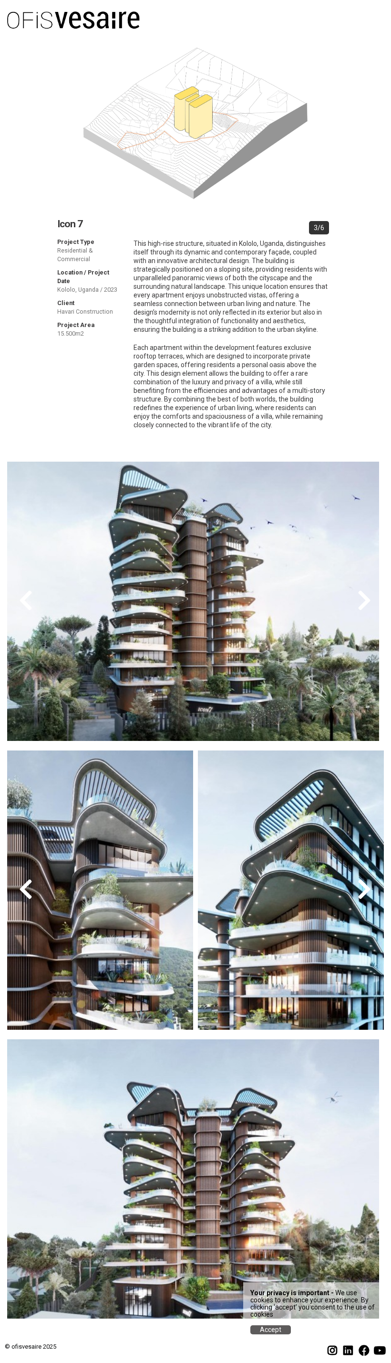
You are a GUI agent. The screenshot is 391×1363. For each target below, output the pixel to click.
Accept (270, 1329)
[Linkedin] (348, 1350)
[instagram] (332, 1350)
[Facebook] (363, 1350)
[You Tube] (379, 1350)
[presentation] (26, 601)
